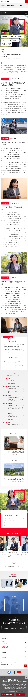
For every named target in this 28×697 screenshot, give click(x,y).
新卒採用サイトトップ (7, 638)
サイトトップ (3, 9)
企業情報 (6, 628)
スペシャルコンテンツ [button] (7, 643)
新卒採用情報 (14, 9)
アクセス (22, 628)
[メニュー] (26, 1)
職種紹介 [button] (3, 587)
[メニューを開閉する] (26, 13)
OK (20, 694)
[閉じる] (26, 677)
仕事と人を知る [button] (6, 647)
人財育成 (4, 652)
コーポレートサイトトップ (8, 662)
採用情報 (8, 9)
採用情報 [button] (4, 657)
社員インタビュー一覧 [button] (19, 587)
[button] (9, 562)
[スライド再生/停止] (14, 562)
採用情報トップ (18, 662)
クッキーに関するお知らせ (8, 694)
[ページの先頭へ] (25, 666)
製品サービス (14, 628)
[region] (14, 686)
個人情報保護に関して (14, 691)
